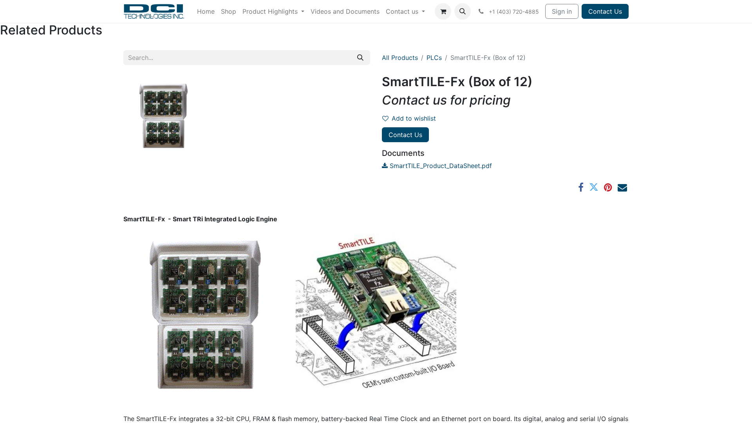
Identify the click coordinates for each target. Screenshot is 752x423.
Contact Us (605, 11)
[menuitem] (206, 11)
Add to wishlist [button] (414, 118)
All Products (400, 57)
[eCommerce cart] (443, 11)
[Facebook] (581, 187)
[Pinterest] (608, 187)
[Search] (360, 57)
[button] (462, 11)
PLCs (434, 57)
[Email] (622, 187)
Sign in (562, 11)
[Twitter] (593, 187)
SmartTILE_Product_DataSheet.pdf (440, 166)
